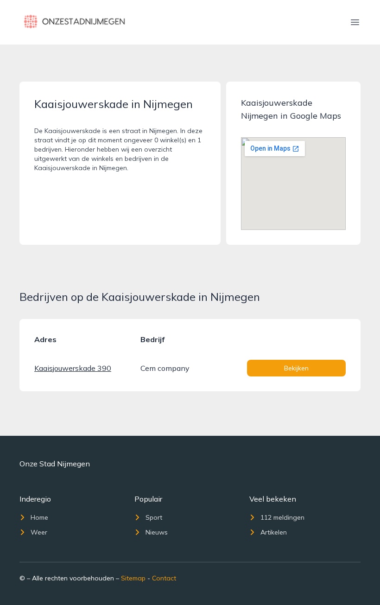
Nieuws (157, 532)
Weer (39, 532)
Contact (164, 578)
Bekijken (296, 368)
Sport (154, 517)
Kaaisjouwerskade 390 (72, 368)
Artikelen (273, 532)
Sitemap (133, 578)
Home (39, 517)
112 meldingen (282, 517)
